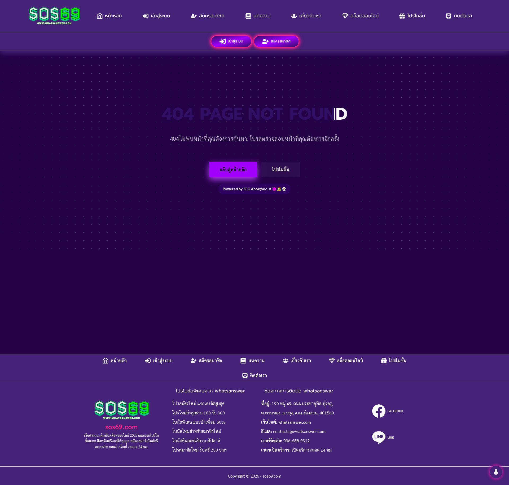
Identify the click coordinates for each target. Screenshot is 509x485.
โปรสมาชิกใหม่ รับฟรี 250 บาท (199, 450)
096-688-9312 (296, 440)
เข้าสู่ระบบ (160, 15)
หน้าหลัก (113, 15)
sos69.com (121, 426)
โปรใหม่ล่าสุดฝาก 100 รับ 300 (198, 412)
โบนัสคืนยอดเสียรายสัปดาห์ (196, 440)
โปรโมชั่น (416, 15)
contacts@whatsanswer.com (299, 431)
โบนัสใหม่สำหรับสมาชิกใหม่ (196, 431)
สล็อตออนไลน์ (364, 15)
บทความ (261, 15)
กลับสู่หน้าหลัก (233, 169)
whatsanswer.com (294, 422)
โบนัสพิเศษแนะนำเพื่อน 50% (198, 422)
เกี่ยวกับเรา (310, 15)
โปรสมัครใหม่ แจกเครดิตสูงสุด (198, 403)
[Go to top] (496, 472)
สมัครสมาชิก (212, 15)
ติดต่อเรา (463, 15)
